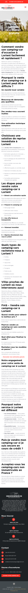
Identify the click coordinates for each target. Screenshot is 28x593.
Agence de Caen (14, 522)
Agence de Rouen (14, 530)
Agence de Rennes (14, 539)
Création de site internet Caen (20, 588)
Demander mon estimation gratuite (13, 357)
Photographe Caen (14, 590)
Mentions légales (17, 587)
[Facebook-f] (14, 584)
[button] (25, 7)
